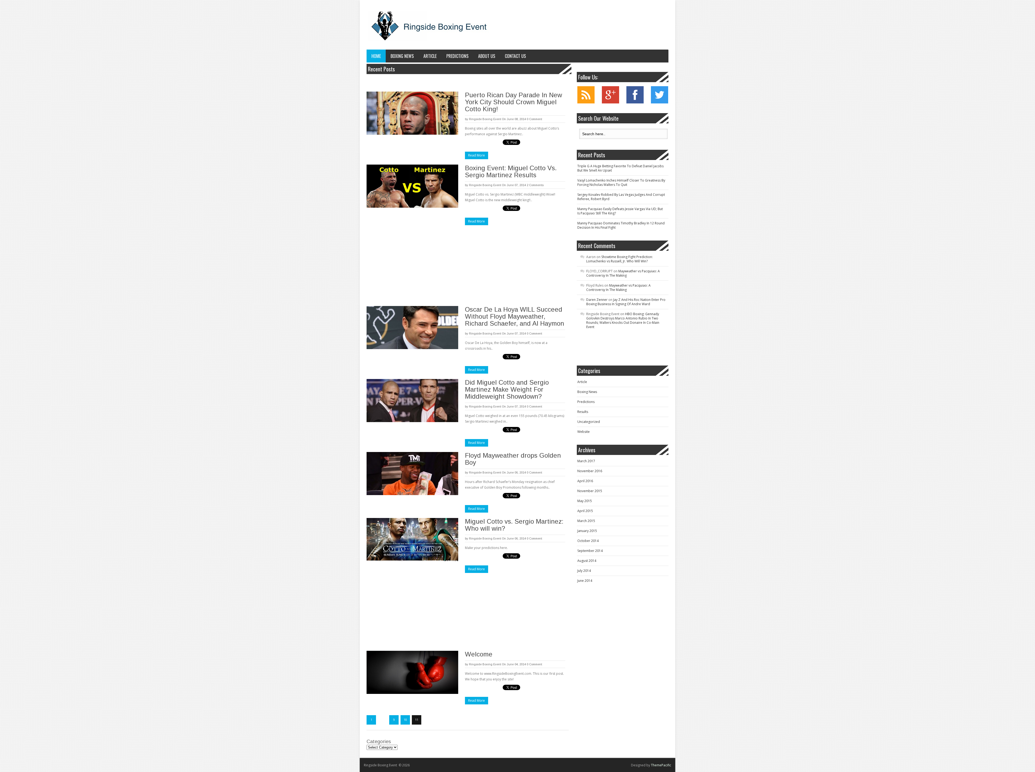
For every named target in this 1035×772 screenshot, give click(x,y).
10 (405, 720)
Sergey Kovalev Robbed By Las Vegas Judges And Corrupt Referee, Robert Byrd (621, 196)
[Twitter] (659, 102)
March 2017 (586, 461)
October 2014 (588, 540)
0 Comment (534, 119)
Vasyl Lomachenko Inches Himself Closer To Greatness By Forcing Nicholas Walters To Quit (621, 182)
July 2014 (584, 570)
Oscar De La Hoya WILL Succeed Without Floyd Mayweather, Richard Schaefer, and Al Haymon (514, 316)
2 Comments (535, 185)
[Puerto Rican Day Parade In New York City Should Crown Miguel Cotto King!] (412, 113)
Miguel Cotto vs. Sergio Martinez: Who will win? (514, 525)
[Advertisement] (412, 264)
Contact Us (515, 56)
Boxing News (402, 56)
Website (583, 431)
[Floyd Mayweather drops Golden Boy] (412, 473)
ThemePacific (661, 765)
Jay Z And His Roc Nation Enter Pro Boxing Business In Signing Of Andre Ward (625, 301)
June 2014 (584, 580)
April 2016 (585, 481)
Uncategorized (588, 421)
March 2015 (586, 521)
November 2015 (589, 491)
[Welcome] (412, 672)
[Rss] (586, 102)
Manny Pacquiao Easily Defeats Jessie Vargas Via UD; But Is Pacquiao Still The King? (620, 211)
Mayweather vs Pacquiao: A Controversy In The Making (623, 273)
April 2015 (585, 511)
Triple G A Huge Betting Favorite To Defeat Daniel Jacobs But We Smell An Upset (620, 168)
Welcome (478, 654)
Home (376, 56)
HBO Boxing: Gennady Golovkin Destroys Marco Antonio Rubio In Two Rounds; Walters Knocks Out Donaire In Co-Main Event (622, 320)
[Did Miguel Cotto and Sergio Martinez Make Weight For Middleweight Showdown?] (412, 400)
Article (430, 56)
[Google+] (610, 102)
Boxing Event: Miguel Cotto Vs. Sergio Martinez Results (511, 171)
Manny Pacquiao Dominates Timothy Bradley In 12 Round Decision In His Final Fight (621, 225)
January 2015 (587, 530)
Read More (476, 155)
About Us (486, 56)
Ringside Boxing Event (485, 119)
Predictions (457, 56)
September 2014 (590, 550)
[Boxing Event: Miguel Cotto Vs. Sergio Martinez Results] (412, 186)
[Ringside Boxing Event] (429, 26)
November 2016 (589, 471)
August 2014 (586, 560)
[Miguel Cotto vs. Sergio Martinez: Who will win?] (412, 539)
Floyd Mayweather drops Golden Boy (513, 459)
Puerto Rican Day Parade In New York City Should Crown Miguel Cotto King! (513, 102)
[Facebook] (635, 102)
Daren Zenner (597, 299)
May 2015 (584, 501)
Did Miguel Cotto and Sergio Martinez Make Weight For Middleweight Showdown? (507, 389)
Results (582, 411)
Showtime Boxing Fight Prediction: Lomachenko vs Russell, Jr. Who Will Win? (619, 259)
